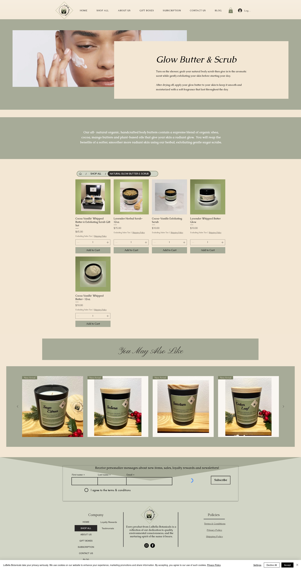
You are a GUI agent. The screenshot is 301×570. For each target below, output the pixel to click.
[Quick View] (93, 196)
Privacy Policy (214, 565)
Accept (287, 565)
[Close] (297, 564)
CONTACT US (86, 553)
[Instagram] (146, 545)
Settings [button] (257, 565)
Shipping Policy (100, 236)
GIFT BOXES (85, 540)
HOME (86, 522)
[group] (150, 406)
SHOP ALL (86, 528)
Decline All (272, 565)
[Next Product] (283, 406)
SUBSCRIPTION (86, 547)
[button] (230, 10)
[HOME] (80, 173)
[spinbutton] (93, 242)
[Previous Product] (17, 406)
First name (77, 475)
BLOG (86, 559)
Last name (103, 475)
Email (129, 475)
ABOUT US (86, 534)
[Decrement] (78, 242)
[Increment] (108, 242)
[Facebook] (152, 545)
